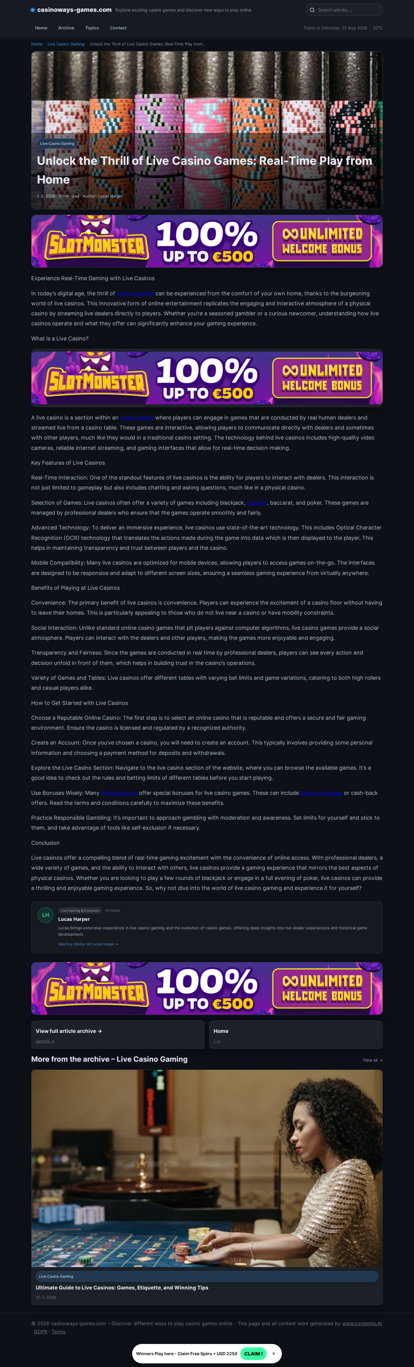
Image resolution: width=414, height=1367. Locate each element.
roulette (257, 502)
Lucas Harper (74, 919)
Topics (92, 27)
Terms (58, 1332)
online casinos (119, 793)
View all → (373, 1060)
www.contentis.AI (362, 1323)
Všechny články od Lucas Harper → (88, 944)
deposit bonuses (321, 793)
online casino (137, 417)
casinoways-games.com (74, 9)
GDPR (40, 1332)
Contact (118, 27)
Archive (66, 27)
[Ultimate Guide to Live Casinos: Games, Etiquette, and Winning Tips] (207, 1187)
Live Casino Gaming (66, 43)
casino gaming (135, 293)
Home (41, 27)
